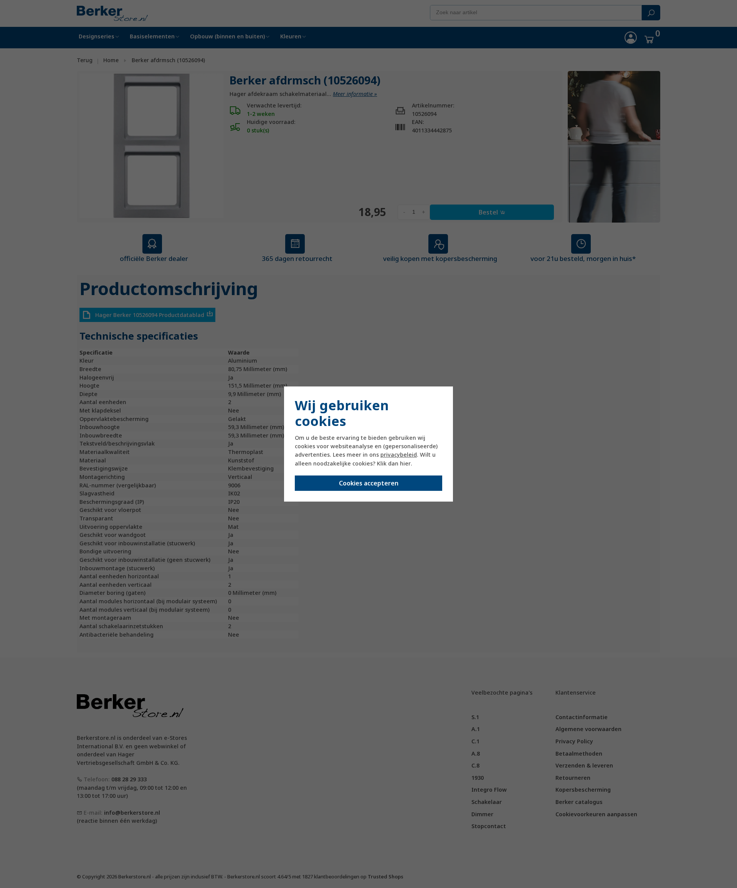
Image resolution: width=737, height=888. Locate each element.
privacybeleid (398, 454)
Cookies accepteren (368, 483)
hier (405, 463)
